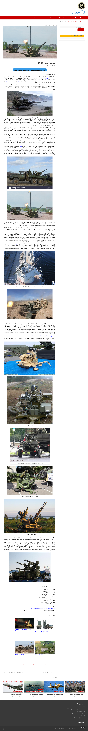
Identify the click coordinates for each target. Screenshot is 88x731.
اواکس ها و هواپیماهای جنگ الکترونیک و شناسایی (34, 691)
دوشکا (46, 78)
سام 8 (19, 80)
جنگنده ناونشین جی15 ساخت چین (54, 694)
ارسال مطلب (74, 17)
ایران (69, 17)
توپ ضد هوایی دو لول (37, 664)
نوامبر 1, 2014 (19, 695)
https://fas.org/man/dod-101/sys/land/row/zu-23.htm (43, 608)
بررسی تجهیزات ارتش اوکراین (76, 694)
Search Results (34, 17)
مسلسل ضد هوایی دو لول (28, 664)
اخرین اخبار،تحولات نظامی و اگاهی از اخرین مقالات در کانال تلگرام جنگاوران (29, 70)
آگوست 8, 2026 (81, 695)
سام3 (7, 80)
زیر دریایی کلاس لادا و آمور (48, 672)
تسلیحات (64, 17)
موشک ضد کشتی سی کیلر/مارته (78, 706)
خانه (41, 17)
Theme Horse (60, 728)
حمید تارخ (46, 65)
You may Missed (79, 679)
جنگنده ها (56, 691)
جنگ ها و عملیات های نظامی (54, 17)
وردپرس (47, 728)
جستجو (80, 29)
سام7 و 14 (15, 244)
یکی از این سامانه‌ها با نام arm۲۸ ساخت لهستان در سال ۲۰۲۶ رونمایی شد (39, 336)
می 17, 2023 (60, 695)
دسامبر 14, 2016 (52, 65)
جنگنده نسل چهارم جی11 (15, 694)
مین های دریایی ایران (81, 711)
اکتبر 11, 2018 (40, 695)
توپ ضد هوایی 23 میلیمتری (46, 664)
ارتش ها (45, 17)
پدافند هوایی (53, 60)
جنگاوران (80, 11)
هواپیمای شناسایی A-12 (36, 694)
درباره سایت (81, 17)
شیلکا (20, 146)
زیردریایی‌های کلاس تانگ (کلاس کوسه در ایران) (75, 709)
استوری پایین (78, 691)
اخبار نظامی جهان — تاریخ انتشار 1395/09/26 (15, 672)
